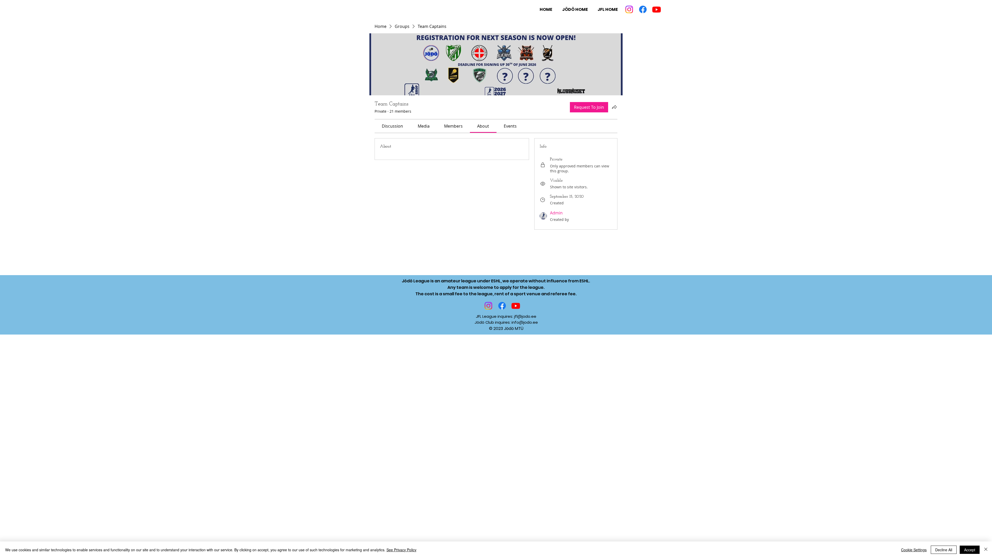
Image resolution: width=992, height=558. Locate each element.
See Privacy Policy (401, 549)
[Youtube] (657, 9)
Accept (969, 549)
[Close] (986, 550)
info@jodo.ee (525, 322)
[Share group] (614, 107)
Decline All (943, 549)
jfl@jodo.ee (525, 316)
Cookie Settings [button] (914, 549)
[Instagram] (629, 9)
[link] (392, 126)
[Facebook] (643, 9)
